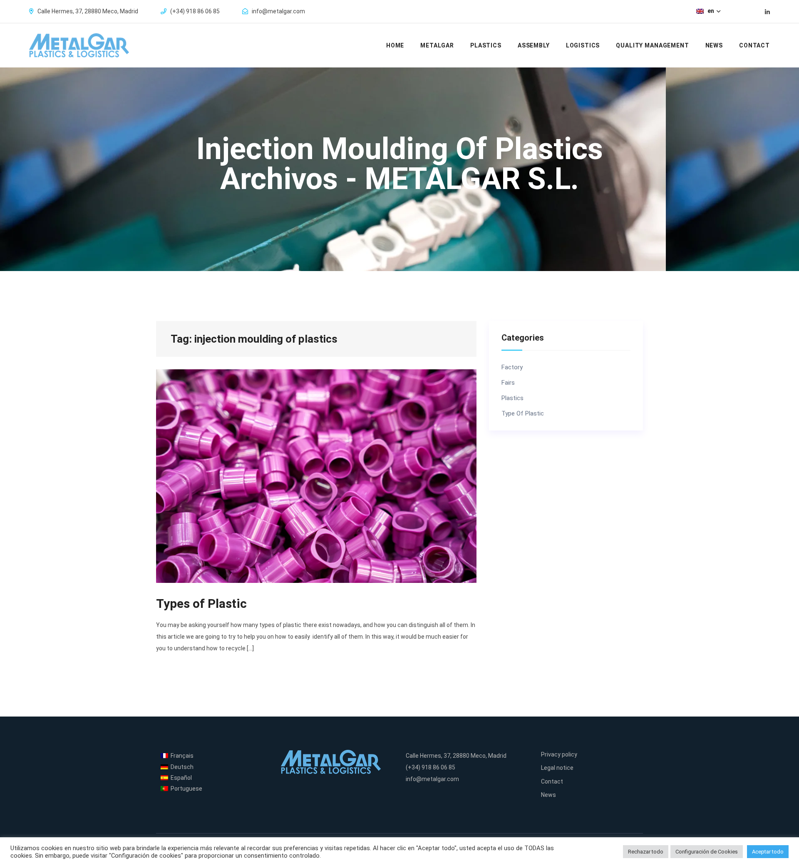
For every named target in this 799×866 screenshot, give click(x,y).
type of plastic (522, 414)
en (711, 10)
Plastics (485, 45)
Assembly (534, 45)
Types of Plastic (201, 603)
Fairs (508, 383)
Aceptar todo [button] (768, 852)
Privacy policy (559, 754)
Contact (754, 45)
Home (395, 45)
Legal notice (557, 767)
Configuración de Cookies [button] (706, 852)
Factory (512, 367)
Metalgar (437, 45)
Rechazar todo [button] (645, 852)
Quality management (652, 45)
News (714, 45)
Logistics (583, 45)
